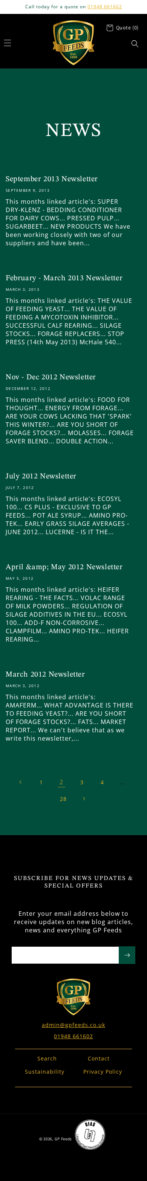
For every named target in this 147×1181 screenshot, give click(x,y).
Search (47, 1058)
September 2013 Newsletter (52, 179)
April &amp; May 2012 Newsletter (64, 567)
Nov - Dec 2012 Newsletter (51, 377)
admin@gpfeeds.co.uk (73, 1024)
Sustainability (44, 1071)
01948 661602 (104, 6)
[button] (135, 43)
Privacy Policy (102, 1071)
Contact (99, 1058)
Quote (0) (127, 27)
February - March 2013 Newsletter (64, 278)
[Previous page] (20, 782)
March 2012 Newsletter (45, 674)
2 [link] (61, 782)
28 (63, 798)
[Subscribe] (127, 955)
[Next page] (83, 798)
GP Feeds (63, 1138)
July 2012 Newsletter (41, 476)
